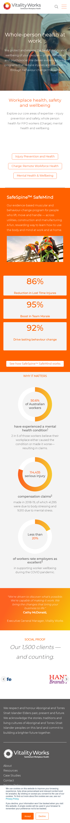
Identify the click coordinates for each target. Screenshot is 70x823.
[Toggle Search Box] (56, 7)
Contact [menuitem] (8, 780)
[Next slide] (66, 679)
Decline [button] (42, 816)
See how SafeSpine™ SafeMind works (35, 363)
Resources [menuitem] (10, 770)
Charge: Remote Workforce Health (35, 166)
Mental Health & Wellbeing (35, 175)
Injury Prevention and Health (35, 156)
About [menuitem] (7, 765)
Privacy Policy (12, 798)
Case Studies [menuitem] (12, 775)
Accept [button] (27, 816)
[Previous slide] (4, 679)
